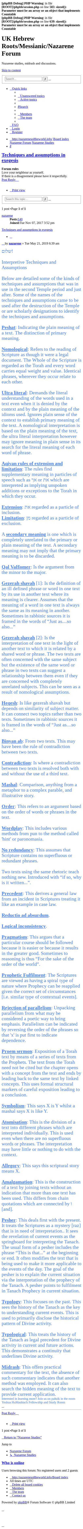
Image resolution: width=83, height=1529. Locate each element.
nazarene (7, 215)
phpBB (22, 1502)
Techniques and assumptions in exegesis (27, 229)
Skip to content (11, 70)
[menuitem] (31, 96)
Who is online (13, 1463)
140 (20, 219)
